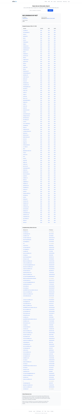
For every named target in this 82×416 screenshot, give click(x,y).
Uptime (55, 1)
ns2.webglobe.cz (26, 241)
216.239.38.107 (51, 276)
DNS (51, 1)
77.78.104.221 (51, 272)
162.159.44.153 (51, 262)
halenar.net (25, 170)
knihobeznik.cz (26, 82)
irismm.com (25, 154)
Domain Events (59, 1)
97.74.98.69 (51, 235)
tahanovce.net (25, 135)
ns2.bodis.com (25, 388)
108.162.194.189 (52, 375)
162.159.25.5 (51, 369)
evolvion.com (25, 55)
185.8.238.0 (51, 255)
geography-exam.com (27, 150)
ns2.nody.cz (25, 363)
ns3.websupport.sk (26, 383)
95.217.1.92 (51, 342)
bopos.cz (25, 127)
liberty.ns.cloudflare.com (27, 260)
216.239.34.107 (51, 264)
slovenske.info (25, 208)
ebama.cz (25, 179)
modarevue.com (26, 129)
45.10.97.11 (51, 348)
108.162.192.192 (51, 379)
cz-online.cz (25, 146)
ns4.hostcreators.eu (26, 280)
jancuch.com (25, 166)
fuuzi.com (25, 80)
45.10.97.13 (51, 383)
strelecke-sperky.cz (26, 193)
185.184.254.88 (51, 311)
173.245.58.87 (51, 299)
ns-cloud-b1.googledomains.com (29, 282)
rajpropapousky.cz (26, 168)
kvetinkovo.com (26, 214)
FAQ (45, 411)
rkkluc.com (25, 90)
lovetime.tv (25, 175)
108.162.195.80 (51, 253)
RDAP (49, 1)
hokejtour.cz (25, 177)
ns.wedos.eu (25, 255)
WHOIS (46, 1)
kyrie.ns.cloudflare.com (27, 330)
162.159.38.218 (51, 386)
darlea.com (25, 78)
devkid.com (25, 133)
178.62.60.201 (25, 18)
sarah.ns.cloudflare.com (27, 386)
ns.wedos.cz (25, 324)
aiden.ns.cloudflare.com (27, 305)
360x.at (24, 57)
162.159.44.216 (51, 291)
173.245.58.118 (51, 352)
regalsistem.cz (25, 181)
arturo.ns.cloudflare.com (27, 291)
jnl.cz (24, 156)
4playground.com (26, 115)
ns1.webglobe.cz (26, 249)
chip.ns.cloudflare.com (27, 361)
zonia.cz (24, 111)
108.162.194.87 (51, 340)
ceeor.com (25, 106)
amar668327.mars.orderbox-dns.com (30, 365)
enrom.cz (25, 139)
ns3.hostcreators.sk (26, 270)
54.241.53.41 (51, 303)
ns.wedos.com (25, 317)
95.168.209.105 (51, 359)
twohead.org (25, 195)
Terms (48, 411)
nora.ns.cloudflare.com (27, 338)
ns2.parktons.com (26, 315)
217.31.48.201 (51, 241)
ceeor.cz (24, 104)
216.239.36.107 (51, 373)
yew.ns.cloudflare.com (27, 253)
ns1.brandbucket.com (27, 303)
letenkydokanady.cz (26, 100)
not (23, 243)
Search (50, 10)
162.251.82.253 (51, 365)
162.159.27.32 (51, 257)
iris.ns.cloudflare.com (27, 352)
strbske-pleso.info (26, 144)
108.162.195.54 (51, 266)
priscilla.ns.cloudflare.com (28, 375)
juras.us (24, 158)
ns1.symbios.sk (26, 288)
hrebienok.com (26, 49)
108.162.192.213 (51, 338)
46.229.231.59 (51, 247)
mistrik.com (25, 164)
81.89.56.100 (51, 326)
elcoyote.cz (25, 88)
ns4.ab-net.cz (25, 245)
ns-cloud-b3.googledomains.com (29, 373)
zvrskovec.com (26, 206)
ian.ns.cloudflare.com (27, 309)
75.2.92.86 (51, 251)
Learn (34, 411)
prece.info (25, 160)
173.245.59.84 (51, 361)
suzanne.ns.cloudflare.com (28, 340)
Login (69, 1)
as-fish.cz (25, 140)
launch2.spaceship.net (27, 257)
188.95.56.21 (51, 245)
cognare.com (25, 204)
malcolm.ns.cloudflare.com (28, 293)
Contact (52, 411)
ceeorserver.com (26, 109)
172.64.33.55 (51, 305)
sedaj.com (25, 142)
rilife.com (24, 220)
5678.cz (24, 63)
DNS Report (38, 411)
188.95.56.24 (51, 350)
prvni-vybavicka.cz (26, 123)
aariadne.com (25, 75)
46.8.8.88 (50, 371)
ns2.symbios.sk (26, 286)
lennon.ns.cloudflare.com (27, 332)
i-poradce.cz (25, 30)
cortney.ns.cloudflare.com (28, 299)
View (41, 30)
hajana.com (25, 102)
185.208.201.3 (51, 270)
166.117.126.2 (51, 334)
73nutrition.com (26, 84)
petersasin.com (26, 185)
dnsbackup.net (26, 71)
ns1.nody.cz (25, 359)
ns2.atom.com (25, 377)
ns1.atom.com (25, 328)
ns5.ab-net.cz (25, 350)
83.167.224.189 (51, 363)
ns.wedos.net (25, 251)
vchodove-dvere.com (27, 131)
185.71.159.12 (51, 233)
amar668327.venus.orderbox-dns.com (30, 307)
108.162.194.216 (52, 274)
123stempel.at (25, 42)
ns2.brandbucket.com (27, 295)
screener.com (25, 201)
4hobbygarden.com (26, 86)
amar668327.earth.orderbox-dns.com (30, 319)
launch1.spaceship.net (27, 239)
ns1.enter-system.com (27, 237)
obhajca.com (25, 210)
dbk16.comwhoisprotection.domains (29, 278)
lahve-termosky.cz (26, 173)
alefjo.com (25, 162)
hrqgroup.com (25, 59)
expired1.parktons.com (27, 272)
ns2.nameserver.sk (26, 336)
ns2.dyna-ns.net (26, 369)
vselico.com (25, 67)
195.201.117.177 (51, 280)
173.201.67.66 (51, 357)
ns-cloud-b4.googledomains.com (29, 276)
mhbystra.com (25, 45)
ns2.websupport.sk (26, 233)
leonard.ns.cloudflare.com (28, 266)
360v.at (24, 69)
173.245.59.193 (51, 346)
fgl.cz (24, 148)
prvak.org (25, 96)
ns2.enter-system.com (27, 334)
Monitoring (65, 1)
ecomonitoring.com (26, 113)
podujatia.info (25, 125)
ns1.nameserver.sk (26, 355)
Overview (30, 411)
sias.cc (24, 38)
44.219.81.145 (51, 328)
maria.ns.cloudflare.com (27, 379)
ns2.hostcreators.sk (26, 326)
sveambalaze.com (26, 212)
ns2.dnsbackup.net (26, 344)
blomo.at (24, 222)
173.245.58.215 (51, 268)
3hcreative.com (26, 119)
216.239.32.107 (51, 282)
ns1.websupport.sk (26, 348)
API (42, 411)
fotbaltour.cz (25, 183)
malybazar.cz (25, 53)
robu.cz (24, 152)
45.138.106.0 (51, 317)
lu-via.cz (24, 121)
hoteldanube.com (26, 47)
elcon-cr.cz (25, 98)
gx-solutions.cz (26, 218)
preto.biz (24, 191)
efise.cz (24, 51)
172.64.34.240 (51, 260)
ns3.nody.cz (25, 367)
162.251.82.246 (51, 319)
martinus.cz (25, 189)
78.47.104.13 (51, 367)
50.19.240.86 (51, 377)
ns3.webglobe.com (26, 301)
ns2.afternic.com (26, 321)
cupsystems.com (26, 216)
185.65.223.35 (51, 249)
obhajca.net (25, 199)
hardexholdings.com (26, 73)
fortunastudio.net (26, 32)
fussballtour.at (25, 187)
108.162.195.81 (51, 293)
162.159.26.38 (51, 239)
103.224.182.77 (51, 313)
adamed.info (25, 36)
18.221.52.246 (51, 295)
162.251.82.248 (51, 307)
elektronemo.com (26, 137)
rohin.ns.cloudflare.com (27, 262)
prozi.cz (24, 40)
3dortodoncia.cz (26, 117)
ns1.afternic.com (26, 235)
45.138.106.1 (51, 324)
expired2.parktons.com (27, 284)
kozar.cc (24, 34)
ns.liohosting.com (26, 342)
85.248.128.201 (51, 286)
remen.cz (25, 92)
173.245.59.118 (51, 309)
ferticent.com (25, 61)
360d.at (24, 65)
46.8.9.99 (50, 315)
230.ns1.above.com (26, 313)
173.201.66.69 (51, 321)
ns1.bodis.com (25, 231)
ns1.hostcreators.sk (26, 247)
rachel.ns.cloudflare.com (27, 268)
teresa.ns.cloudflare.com (27, 274)
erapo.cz (24, 94)
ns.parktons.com (26, 371)
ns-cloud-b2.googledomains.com (29, 264)
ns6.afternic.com (26, 357)
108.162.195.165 (51, 332)
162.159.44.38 (51, 330)
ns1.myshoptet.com (26, 311)
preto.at (24, 197)
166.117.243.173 (51, 237)
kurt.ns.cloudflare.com (27, 346)
